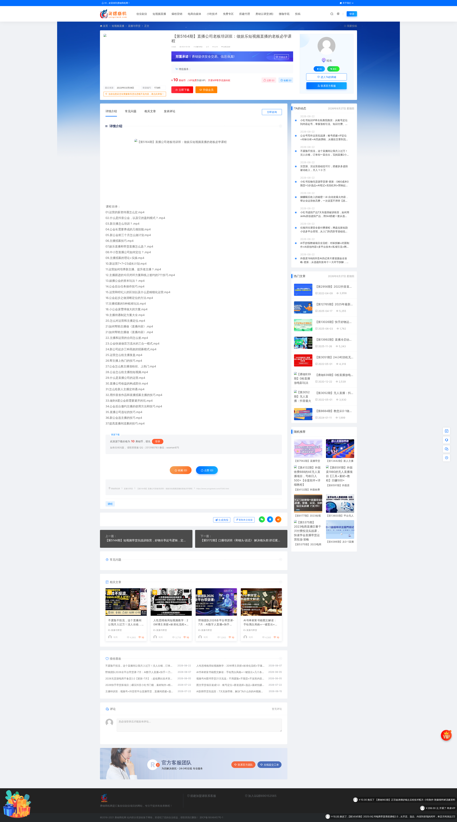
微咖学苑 (284, 14)
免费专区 (228, 14)
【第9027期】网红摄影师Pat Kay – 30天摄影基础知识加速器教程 (421, 808)
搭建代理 (244, 14)
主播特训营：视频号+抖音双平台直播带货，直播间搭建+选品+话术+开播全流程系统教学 (139, 691)
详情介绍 (111, 111)
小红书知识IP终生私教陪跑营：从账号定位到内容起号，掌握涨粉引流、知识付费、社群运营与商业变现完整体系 (324, 122)
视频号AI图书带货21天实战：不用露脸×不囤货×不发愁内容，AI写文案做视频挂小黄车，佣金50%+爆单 (230, 678)
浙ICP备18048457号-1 (211, 817)
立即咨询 (272, 111)
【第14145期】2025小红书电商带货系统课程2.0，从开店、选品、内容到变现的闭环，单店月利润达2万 (401, 800)
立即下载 (183, 90)
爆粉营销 (177, 14)
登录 (351, 13)
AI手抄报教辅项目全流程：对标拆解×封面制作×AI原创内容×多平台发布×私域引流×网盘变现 (324, 245)
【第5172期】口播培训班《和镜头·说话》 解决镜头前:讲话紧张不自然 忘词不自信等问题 (241, 540)
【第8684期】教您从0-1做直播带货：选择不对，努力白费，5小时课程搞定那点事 (334, 411)
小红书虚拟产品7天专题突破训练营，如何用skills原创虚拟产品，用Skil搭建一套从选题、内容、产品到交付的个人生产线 (324, 214)
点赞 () (270, 80)
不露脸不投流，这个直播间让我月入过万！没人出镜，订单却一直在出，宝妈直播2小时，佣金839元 (125, 622)
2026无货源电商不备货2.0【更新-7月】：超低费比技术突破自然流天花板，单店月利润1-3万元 (139, 678)
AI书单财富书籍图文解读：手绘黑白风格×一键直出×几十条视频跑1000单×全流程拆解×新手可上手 (260, 622)
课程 (109, 206)
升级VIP (201, 80)
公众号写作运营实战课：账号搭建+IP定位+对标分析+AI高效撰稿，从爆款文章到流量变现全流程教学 (324, 137)
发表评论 (169, 111)
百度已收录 (226, 47)
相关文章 (150, 111)
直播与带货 (134, 25)
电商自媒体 (194, 14)
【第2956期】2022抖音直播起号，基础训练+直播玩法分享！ (334, 286)
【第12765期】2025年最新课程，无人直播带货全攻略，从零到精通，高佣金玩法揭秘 (334, 304)
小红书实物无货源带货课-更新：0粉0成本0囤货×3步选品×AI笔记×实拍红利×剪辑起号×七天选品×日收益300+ (324, 183)
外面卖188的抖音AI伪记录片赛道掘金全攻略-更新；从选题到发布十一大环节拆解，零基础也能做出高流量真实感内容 (324, 260)
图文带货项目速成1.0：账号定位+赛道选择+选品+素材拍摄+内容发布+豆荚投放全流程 (230, 684)
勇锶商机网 (115, 489)
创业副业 (141, 14)
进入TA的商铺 (328, 77)
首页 (105, 25)
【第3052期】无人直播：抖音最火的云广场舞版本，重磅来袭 (334, 393)
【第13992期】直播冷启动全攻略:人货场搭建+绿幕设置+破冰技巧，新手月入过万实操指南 (334, 339)
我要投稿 (351, 25)
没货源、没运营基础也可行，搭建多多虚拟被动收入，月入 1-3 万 (324, 168)
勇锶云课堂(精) (264, 14)
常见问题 (130, 111)
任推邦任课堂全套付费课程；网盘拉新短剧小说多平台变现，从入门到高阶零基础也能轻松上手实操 (324, 229)
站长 (174, 47)
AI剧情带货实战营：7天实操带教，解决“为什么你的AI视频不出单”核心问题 (230, 691)
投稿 (297, 14)
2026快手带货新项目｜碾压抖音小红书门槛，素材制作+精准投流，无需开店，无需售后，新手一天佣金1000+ (139, 684)
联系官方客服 (328, 85)
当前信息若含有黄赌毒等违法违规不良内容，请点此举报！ (136, 94)
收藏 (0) (287, 80)
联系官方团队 (245, 764)
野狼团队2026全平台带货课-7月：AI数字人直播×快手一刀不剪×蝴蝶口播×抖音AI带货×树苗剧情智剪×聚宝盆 (216, 622)
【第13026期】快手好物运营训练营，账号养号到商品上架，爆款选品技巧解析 (334, 322)
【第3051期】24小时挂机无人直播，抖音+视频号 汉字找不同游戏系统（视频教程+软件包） (334, 357)
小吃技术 (212, 14)
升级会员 (283, 57)
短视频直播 (159, 14)
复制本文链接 (246, 520)
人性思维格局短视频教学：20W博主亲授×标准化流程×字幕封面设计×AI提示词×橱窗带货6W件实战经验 (171, 622)
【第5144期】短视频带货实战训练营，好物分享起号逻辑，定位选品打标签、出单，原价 (146, 540)
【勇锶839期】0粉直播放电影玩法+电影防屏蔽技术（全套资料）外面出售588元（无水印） (334, 375)
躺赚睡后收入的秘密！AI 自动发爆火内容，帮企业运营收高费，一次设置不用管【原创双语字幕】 (324, 199)
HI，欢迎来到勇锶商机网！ (117, 3)
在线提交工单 (271, 764)
